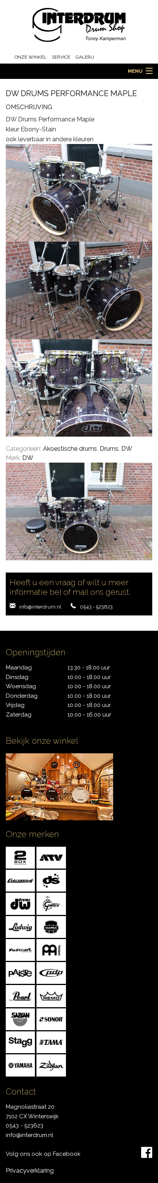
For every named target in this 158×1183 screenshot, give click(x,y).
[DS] (51, 880)
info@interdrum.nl (40, 607)
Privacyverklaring (30, 1170)
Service (61, 57)
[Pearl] (20, 995)
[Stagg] (20, 1042)
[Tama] (51, 1042)
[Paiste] (20, 972)
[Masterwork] (20, 949)
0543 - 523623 (96, 607)
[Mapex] (51, 926)
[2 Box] (20, 857)
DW (126, 448)
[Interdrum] (79, 24)
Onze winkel (30, 57)
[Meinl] (51, 949)
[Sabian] (20, 1019)
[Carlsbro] (20, 880)
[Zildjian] (51, 1064)
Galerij (85, 57)
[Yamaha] (20, 1064)
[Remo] (51, 995)
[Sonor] (51, 1019)
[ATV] (51, 857)
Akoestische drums (70, 448)
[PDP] (51, 972)
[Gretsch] (51, 903)
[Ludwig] (20, 926)
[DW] (20, 903)
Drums (109, 448)
